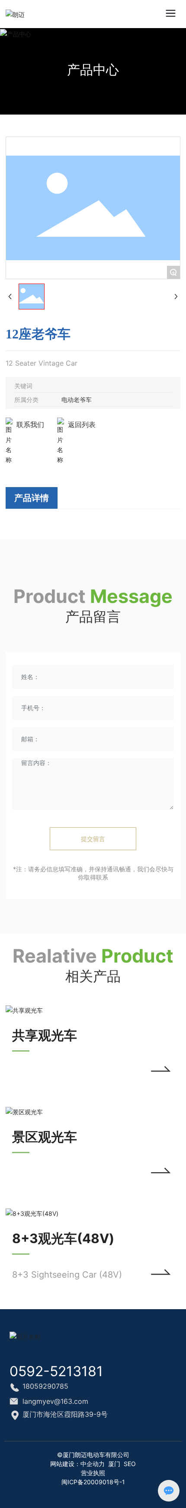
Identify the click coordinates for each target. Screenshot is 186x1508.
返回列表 (82, 424)
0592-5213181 (56, 1371)
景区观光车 (44, 1137)
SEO (130, 1463)
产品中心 (93, 69)
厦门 (114, 1463)
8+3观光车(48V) (63, 1238)
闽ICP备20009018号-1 (93, 1482)
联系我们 (30, 424)
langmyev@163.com (55, 1401)
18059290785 (45, 1386)
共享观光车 (44, 1035)
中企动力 (92, 1463)
